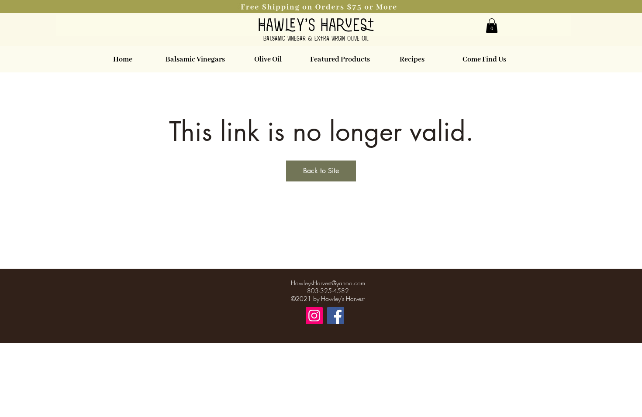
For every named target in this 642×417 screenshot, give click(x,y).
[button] (321, 7)
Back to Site (321, 170)
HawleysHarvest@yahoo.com (328, 283)
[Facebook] (335, 315)
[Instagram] (314, 315)
